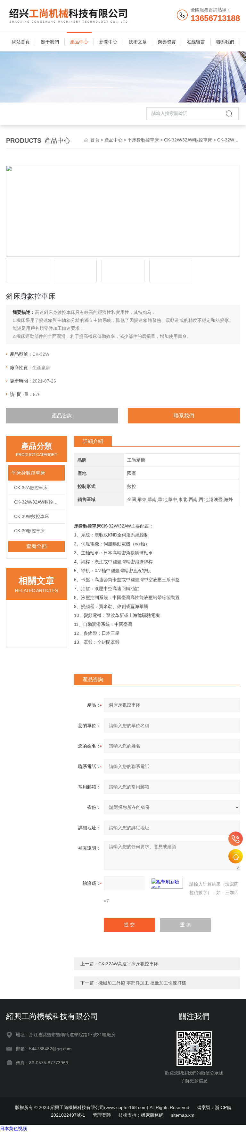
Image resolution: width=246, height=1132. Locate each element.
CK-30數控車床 (29, 530)
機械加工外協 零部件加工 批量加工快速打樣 (142, 982)
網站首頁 (21, 41)
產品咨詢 (62, 415)
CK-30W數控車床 (31, 516)
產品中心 (79, 41)
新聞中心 (108, 41)
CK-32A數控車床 (31, 487)
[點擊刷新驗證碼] (167, 883)
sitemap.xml (183, 1115)
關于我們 (50, 41)
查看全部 (36, 546)
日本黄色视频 (13, 1128)
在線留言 (196, 41)
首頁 (94, 139)
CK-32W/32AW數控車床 (188, 139)
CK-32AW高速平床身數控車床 (128, 963)
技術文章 (138, 41)
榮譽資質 (167, 41)
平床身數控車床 (143, 139)
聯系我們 (225, 41)
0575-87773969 (235, 839)
